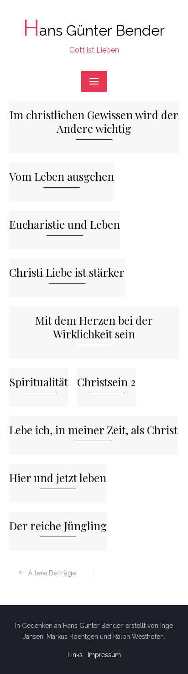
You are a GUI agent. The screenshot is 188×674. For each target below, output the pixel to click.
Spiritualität (38, 382)
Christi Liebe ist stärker (67, 272)
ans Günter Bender (94, 30)
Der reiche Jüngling (58, 526)
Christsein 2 (106, 382)
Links (75, 654)
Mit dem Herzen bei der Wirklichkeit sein (94, 327)
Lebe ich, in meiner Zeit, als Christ (93, 430)
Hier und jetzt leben (57, 478)
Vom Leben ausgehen (61, 176)
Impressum (104, 654)
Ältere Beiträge (52, 573)
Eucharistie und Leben (64, 224)
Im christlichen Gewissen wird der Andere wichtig (94, 122)
